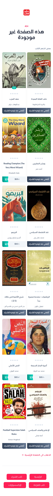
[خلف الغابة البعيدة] (39, 70)
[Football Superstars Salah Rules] (14, 401)
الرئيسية (38, 477)
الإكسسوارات (14, 485)
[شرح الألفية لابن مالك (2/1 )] (14, 268)
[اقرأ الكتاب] (14, 87)
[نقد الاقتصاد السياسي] (39, 203)
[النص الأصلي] (14, 337)
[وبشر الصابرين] (39, 135)
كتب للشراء (16, 477)
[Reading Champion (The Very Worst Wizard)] (14, 135)
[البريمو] (14, 203)
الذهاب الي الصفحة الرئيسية (36, 455)
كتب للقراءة (39, 485)
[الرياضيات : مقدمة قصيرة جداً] (39, 268)
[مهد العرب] (14, 70)
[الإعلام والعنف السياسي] (39, 401)
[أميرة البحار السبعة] (39, 337)
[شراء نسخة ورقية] (14, 179)
